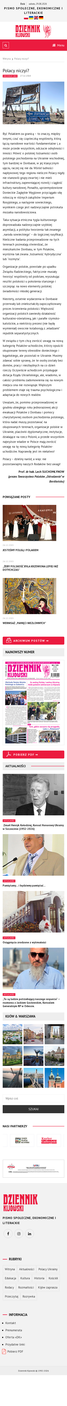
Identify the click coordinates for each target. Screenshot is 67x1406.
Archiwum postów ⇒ (31, 640)
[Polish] (26, 17)
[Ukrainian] (31, 17)
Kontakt (10, 1323)
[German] (41, 17)
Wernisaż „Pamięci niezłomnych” (24, 623)
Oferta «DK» (13, 1337)
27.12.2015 (25, 75)
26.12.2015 (8, 545)
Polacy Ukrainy (48, 1269)
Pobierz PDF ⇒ (25, 754)
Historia (39, 1278)
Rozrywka (29, 1296)
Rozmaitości (26, 1287)
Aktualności (9, 821)
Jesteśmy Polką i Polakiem (20, 550)
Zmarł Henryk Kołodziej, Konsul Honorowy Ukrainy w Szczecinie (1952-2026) (33, 827)
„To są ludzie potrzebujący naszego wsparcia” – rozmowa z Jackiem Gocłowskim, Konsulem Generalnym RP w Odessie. (31, 1002)
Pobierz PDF (15, 1351)
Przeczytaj (11, 1296)
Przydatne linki (15, 1344)
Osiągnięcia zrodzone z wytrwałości (24, 942)
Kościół (53, 1278)
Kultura (25, 1278)
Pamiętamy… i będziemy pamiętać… (24, 885)
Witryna (10, 1269)
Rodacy (9, 1287)
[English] (36, 17)
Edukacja (10, 1278)
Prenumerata (13, 1330)
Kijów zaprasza (47, 1287)
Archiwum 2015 (10, 76)
